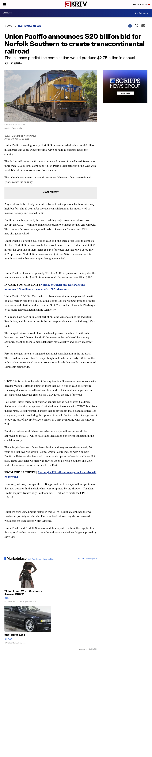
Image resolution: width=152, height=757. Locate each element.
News (8, 25)
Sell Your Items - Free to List (40, 559)
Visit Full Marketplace (87, 558)
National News (29, 25)
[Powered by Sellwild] (92, 649)
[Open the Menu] (4, 4)
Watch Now (140, 4)
